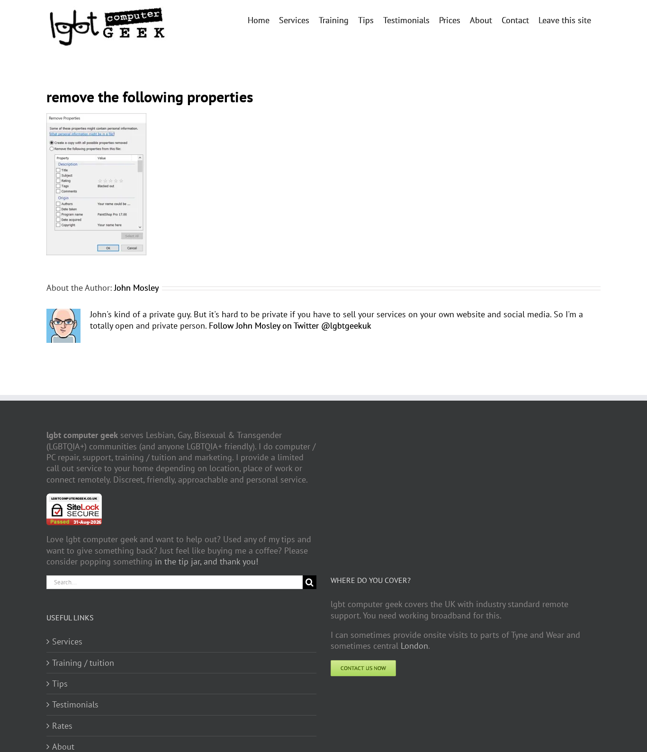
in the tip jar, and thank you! (206, 561)
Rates (62, 725)
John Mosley (136, 287)
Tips (60, 683)
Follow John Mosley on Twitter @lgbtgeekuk (290, 325)
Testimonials (75, 704)
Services (67, 641)
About (63, 746)
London (414, 645)
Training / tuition (83, 662)
